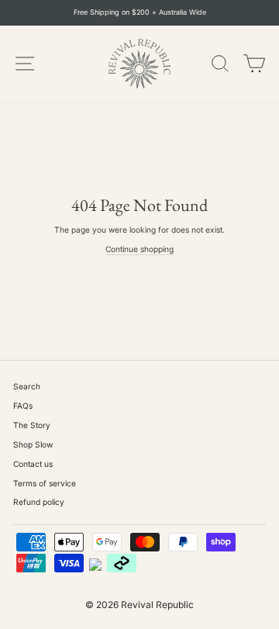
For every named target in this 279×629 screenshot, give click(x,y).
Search (26, 386)
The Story (31, 425)
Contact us (33, 463)
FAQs (23, 405)
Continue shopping (139, 249)
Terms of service (44, 483)
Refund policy (38, 501)
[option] (139, 13)
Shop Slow (33, 444)
